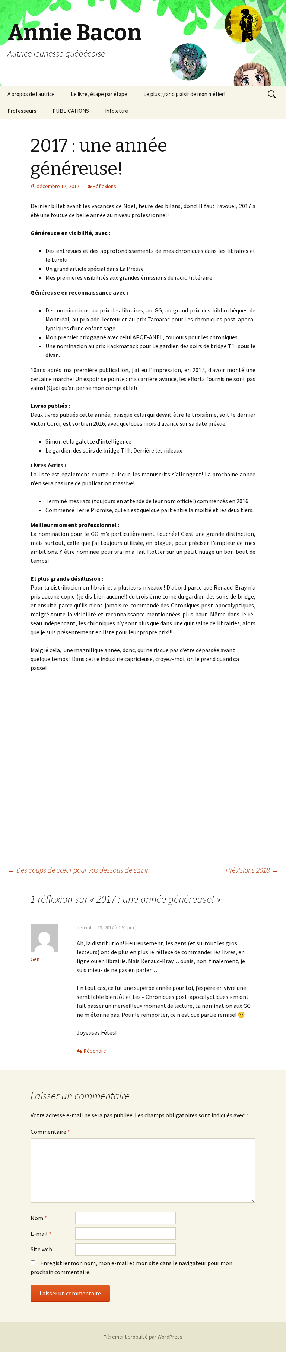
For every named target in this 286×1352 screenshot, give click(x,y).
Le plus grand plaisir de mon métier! (184, 94)
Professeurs (21, 110)
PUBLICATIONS (71, 110)
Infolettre (116, 110)
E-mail (41, 1233)
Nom (39, 1218)
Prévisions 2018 (252, 870)
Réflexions (104, 186)
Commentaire (50, 1131)
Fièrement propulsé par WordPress (143, 1336)
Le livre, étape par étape (99, 94)
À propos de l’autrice (31, 94)
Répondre (95, 1050)
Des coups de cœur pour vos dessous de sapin (78, 870)
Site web (41, 1249)
